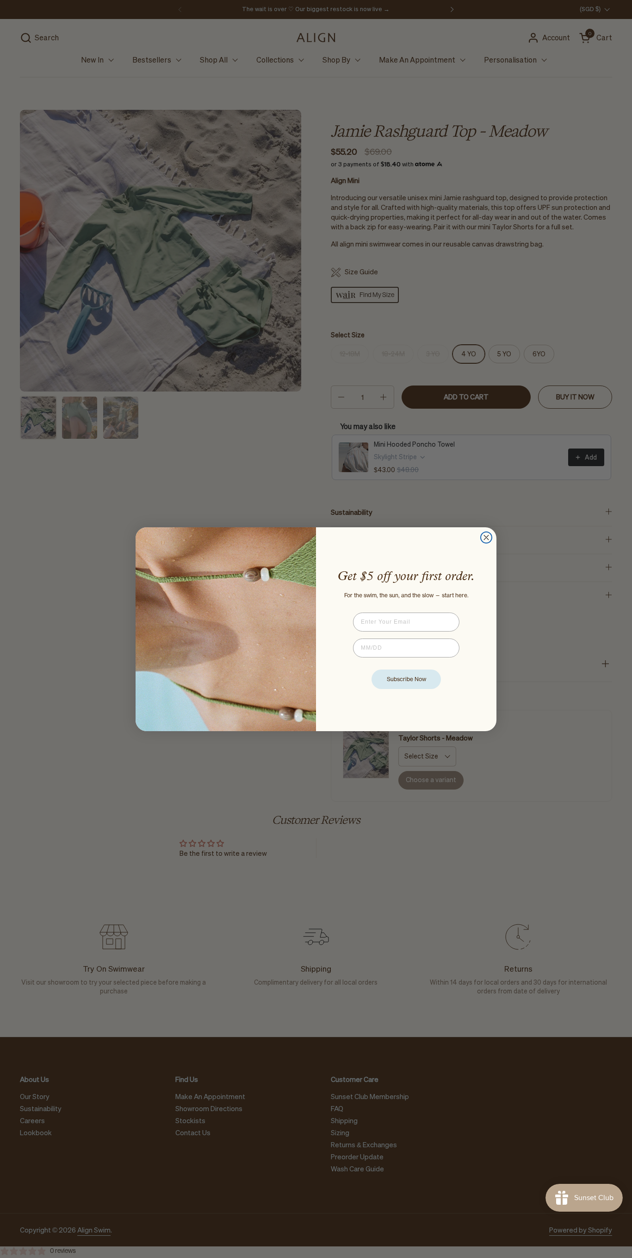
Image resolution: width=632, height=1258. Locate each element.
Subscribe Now (406, 679)
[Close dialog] (486, 537)
